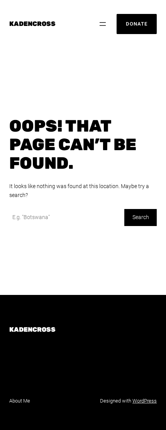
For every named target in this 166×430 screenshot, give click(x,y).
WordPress (144, 401)
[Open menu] (102, 24)
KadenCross (32, 23)
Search (140, 217)
